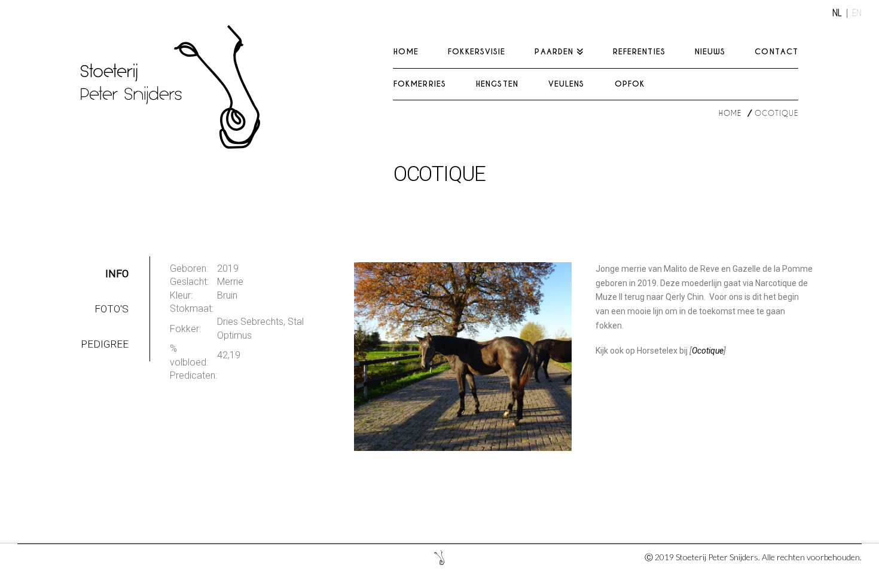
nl (837, 13)
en (857, 13)
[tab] (105, 273)
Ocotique (708, 350)
